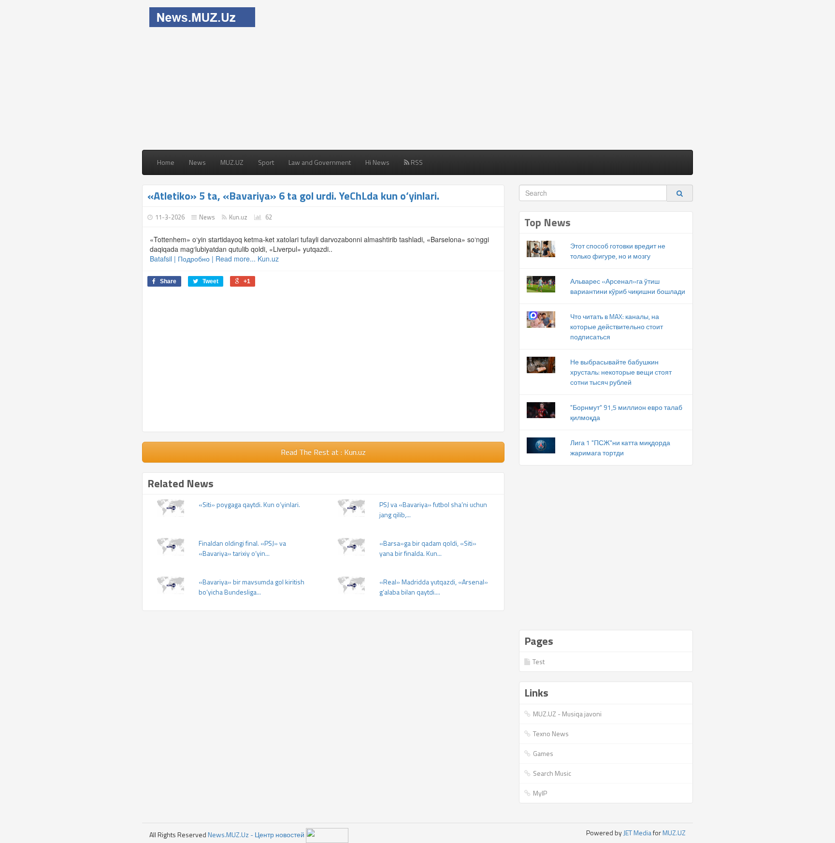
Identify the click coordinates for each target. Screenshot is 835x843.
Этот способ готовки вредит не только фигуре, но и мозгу (617, 251)
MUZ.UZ (232, 162)
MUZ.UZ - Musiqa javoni (567, 714)
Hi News (377, 162)
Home (165, 162)
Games (543, 753)
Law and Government (319, 162)
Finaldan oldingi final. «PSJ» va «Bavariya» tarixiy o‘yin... (242, 548)
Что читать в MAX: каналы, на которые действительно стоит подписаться (616, 326)
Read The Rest (323, 452)
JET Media (637, 833)
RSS (416, 162)
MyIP (540, 793)
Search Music (552, 773)
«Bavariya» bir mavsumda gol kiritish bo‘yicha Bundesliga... (251, 587)
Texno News (551, 733)
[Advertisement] (486, 75)
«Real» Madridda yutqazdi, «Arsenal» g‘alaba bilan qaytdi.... (433, 587)
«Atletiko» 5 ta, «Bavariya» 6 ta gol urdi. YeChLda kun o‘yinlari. (293, 196)
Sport (266, 162)
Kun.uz (238, 217)
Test (539, 661)
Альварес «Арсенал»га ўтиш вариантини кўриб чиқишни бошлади (627, 286)
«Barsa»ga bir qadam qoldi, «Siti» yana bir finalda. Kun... (427, 548)
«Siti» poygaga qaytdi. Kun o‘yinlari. (249, 504)
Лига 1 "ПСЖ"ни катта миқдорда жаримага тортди (620, 447)
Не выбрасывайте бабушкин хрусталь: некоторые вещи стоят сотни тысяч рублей (621, 372)
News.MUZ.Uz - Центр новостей (256, 834)
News (197, 162)
